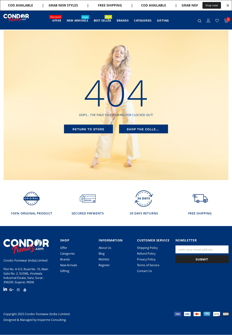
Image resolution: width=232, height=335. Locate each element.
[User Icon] (208, 20)
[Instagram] (18, 289)
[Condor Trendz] (29, 246)
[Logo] (16, 18)
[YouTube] (25, 289)
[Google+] (11, 289)
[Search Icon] (199, 20)
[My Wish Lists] (217, 20)
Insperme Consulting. (52, 320)
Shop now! (211, 5)
